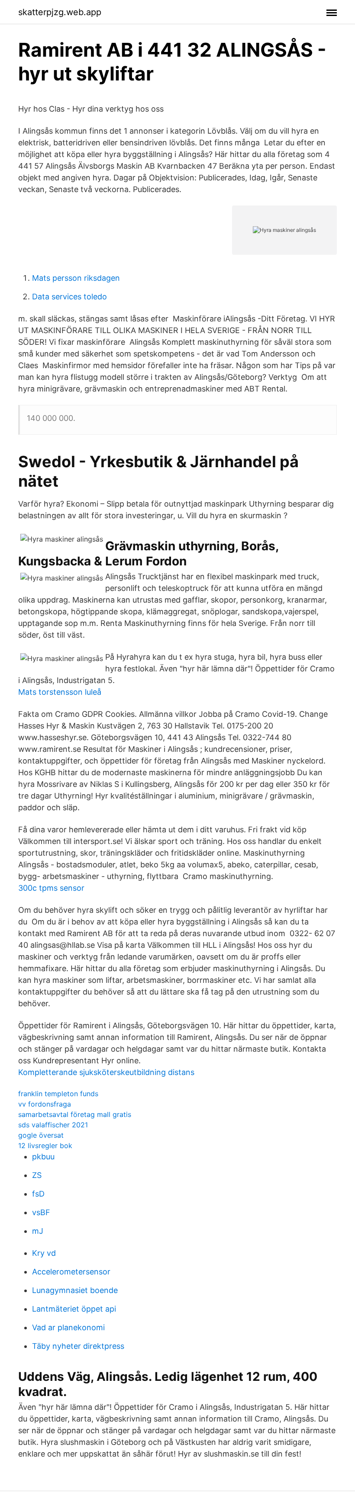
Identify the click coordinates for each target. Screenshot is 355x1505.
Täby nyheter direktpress (78, 1346)
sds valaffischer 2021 (53, 1124)
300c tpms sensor (51, 887)
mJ (37, 1230)
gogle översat (41, 1135)
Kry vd (44, 1253)
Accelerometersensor (71, 1271)
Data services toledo (69, 296)
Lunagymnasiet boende (75, 1290)
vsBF (41, 1212)
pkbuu (43, 1156)
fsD (38, 1193)
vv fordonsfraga (44, 1104)
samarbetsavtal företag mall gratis (74, 1114)
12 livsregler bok (45, 1145)
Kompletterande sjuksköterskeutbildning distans (106, 1072)
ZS (37, 1175)
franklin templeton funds (58, 1093)
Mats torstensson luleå (59, 691)
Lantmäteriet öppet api (74, 1308)
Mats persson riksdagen (76, 277)
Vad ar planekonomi (68, 1327)
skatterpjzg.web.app (59, 12)
